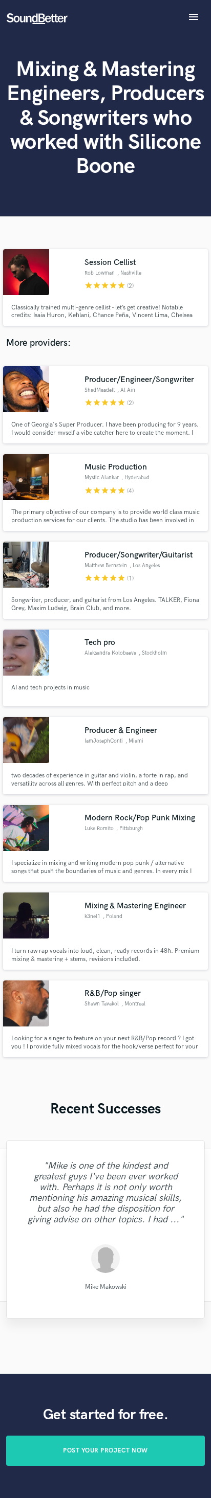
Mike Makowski (105, 1286)
